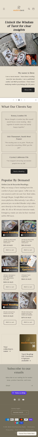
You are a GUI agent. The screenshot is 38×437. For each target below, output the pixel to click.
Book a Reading (19, 171)
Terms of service (19, 430)
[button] (4, 9)
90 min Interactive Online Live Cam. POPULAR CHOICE (27, 313)
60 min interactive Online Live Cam (9, 312)
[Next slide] (25, 100)
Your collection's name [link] (8, 349)
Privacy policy (9, 430)
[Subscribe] (32, 385)
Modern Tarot (11, 427)
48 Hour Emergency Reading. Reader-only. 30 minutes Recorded (9, 277)
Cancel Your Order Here (26, 433)
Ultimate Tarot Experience (26, 275)
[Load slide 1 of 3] (16, 100)
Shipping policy (30, 430)
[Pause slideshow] (36, 100)
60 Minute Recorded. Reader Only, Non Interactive (28, 241)
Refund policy (31, 427)
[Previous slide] (13, 100)
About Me (28, 90)
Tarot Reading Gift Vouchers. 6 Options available (27, 357)
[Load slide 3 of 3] (21, 100)
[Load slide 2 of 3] (19, 100)
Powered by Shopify (20, 427)
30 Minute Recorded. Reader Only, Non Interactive (10, 241)
